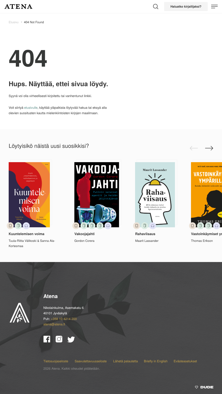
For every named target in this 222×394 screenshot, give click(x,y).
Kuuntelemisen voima (26, 233)
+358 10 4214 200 (64, 319)
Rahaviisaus (145, 233)
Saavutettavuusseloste (91, 361)
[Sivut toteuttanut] (204, 388)
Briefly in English (156, 361)
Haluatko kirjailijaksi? (185, 6)
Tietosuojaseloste (56, 361)
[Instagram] (62, 341)
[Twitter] (73, 341)
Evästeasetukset (185, 361)
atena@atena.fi (54, 324)
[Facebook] (49, 341)
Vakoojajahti (84, 233)
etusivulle (31, 107)
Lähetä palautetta (125, 361)
